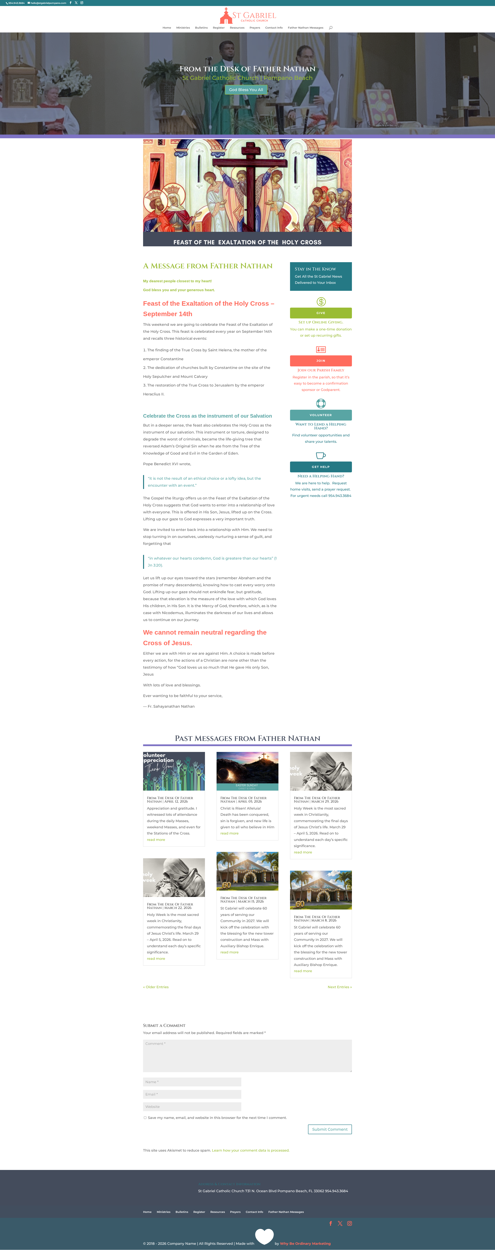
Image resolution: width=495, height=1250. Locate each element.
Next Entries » (340, 987)
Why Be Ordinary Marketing (305, 1243)
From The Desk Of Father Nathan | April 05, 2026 (243, 800)
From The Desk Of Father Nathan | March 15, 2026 (243, 900)
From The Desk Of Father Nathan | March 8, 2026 (317, 919)
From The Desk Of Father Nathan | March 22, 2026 (170, 906)
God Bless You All (246, 89)
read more (156, 840)
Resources (237, 27)
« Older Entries (156, 987)
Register (219, 27)
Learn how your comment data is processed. (250, 1150)
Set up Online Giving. (321, 322)
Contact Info (274, 27)
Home (167, 27)
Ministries (183, 27)
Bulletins (201, 27)
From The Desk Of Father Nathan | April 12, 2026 (170, 800)
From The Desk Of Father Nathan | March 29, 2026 (317, 800)
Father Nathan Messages (305, 27)
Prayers (255, 27)
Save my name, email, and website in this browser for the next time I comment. (217, 1118)
